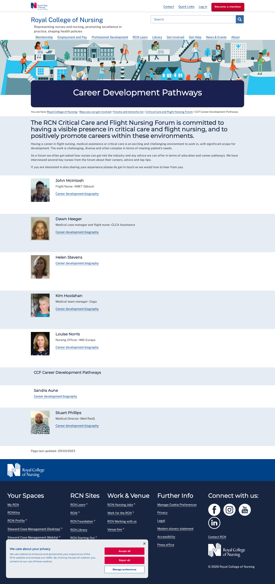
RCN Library (78, 530)
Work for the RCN (119, 513)
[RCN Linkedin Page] (215, 522)
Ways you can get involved (95, 111)
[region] (77, 558)
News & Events (216, 37)
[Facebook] (216, 509)
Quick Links (186, 6)
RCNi (73, 513)
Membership (44, 37)
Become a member (228, 6)
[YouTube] (246, 509)
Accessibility (166, 537)
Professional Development (110, 37)
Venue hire (114, 529)
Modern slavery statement (175, 528)
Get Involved (175, 37)
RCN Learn (140, 37)
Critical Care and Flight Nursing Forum (169, 111)
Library (157, 37)
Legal (161, 520)
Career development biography (77, 193)
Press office (165, 545)
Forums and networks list (128, 111)
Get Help (195, 37)
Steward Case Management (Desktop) (33, 529)
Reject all (124, 560)
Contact (168, 6)
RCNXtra (13, 512)
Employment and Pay (72, 37)
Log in (203, 6)
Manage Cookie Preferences (177, 504)
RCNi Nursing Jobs (120, 504)
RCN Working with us (122, 521)
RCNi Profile (16, 520)
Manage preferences (124, 569)
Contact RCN (217, 537)
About (235, 37)
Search (240, 19)
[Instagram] (231, 509)
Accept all (124, 551)
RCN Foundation (81, 521)
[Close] (144, 543)
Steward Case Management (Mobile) (32, 537)
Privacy (162, 512)
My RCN (13, 504)
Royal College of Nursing (62, 111)
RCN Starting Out (82, 538)
